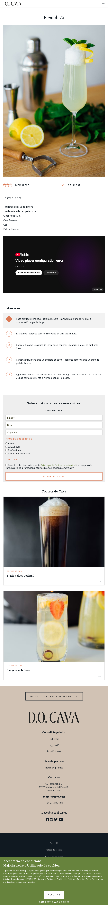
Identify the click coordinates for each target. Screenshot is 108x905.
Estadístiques (54, 751)
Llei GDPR (11, 459)
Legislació (54, 745)
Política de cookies (54, 850)
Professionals (15, 450)
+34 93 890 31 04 (54, 802)
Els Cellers (54, 739)
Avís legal (54, 843)
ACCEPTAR (54, 894)
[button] (103, 3)
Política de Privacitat (76, 879)
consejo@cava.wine (54, 796)
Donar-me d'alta (54, 476)
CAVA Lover (14, 446)
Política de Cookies (55, 879)
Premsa (12, 443)
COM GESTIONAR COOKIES (54, 902)
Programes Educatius (19, 453)
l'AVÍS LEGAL (31, 879)
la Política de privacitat (64, 465)
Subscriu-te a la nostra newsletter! (54, 696)
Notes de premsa (54, 767)
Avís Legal (46, 465)
